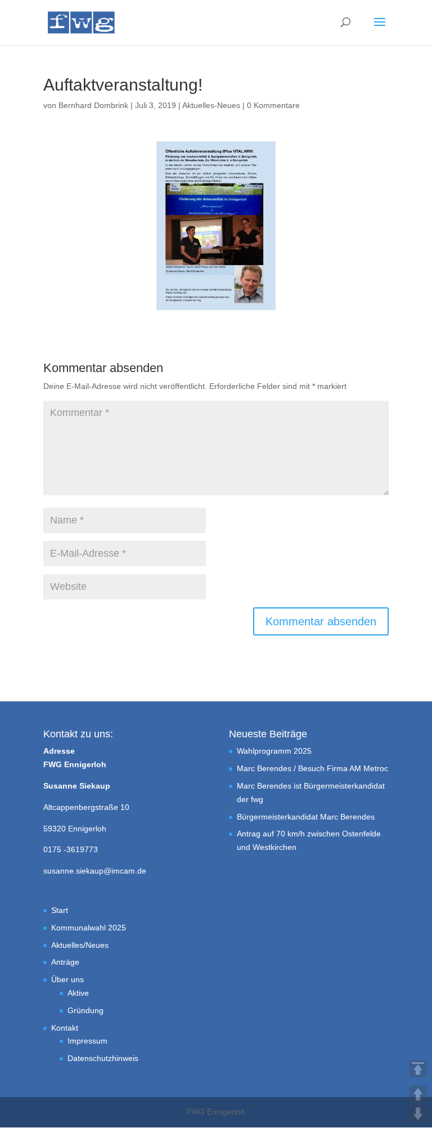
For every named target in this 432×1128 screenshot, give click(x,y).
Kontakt (64, 1027)
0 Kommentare (273, 105)
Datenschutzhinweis (103, 1058)
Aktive (78, 992)
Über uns (67, 979)
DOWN (418, 1113)
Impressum (87, 1040)
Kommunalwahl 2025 (88, 927)
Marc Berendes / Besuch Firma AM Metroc (312, 768)
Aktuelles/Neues (80, 945)
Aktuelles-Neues (211, 105)
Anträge (65, 961)
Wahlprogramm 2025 (274, 750)
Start (59, 910)
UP (418, 1094)
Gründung (86, 1010)
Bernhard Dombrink (93, 105)
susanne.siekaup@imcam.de (94, 870)
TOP (418, 1068)
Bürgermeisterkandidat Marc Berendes (306, 816)
